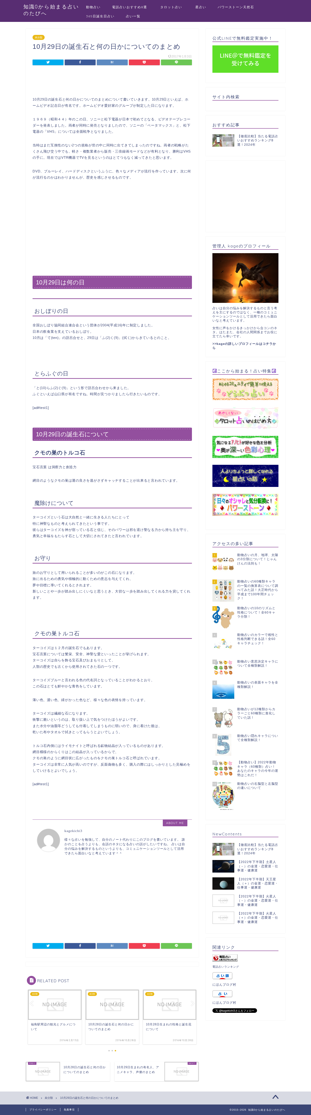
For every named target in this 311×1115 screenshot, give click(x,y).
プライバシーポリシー (43, 1109)
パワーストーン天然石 (236, 7)
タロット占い (173, 7)
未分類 (38, 37)
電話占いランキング (225, 966)
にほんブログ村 (224, 984)
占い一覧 (133, 16)
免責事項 (69, 1109)
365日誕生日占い (100, 16)
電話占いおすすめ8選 (129, 7)
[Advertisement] (112, 82)
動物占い (93, 7)
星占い (200, 7)
